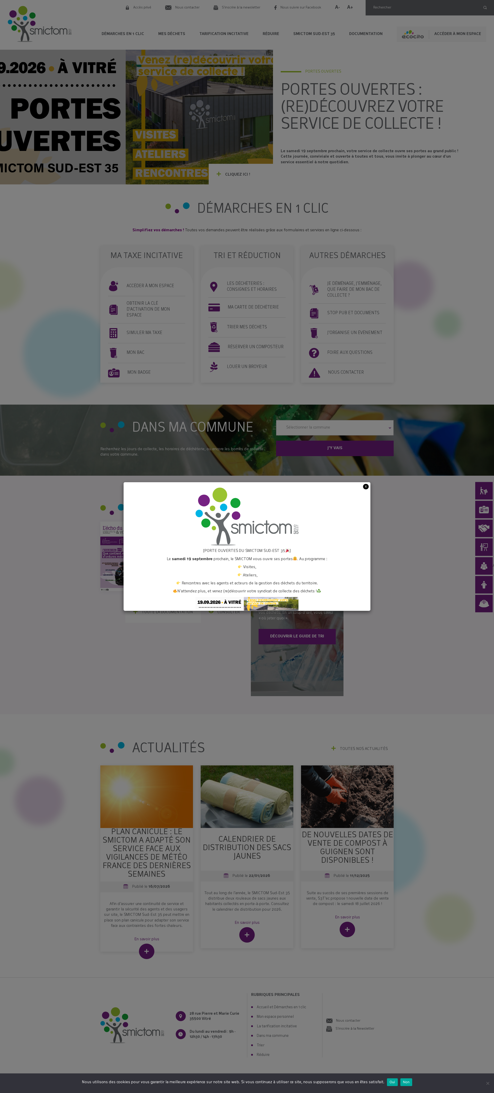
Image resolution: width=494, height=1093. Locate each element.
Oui (392, 1082)
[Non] (487, 1083)
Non (406, 1082)
